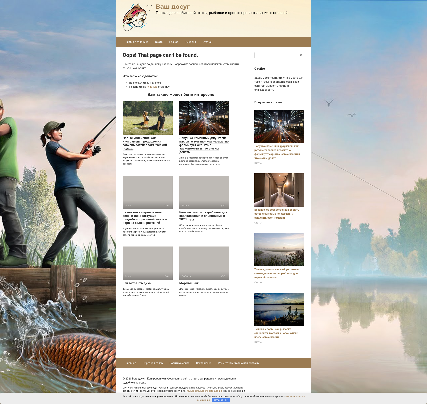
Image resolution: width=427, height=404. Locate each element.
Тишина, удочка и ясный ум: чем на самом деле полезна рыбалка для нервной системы (276, 273)
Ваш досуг (173, 6)
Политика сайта (179, 363)
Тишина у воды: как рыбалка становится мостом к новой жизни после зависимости (276, 333)
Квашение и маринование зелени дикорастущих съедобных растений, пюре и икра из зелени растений (145, 217)
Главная (131, 363)
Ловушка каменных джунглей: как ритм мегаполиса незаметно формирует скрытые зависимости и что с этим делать (204, 145)
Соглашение (203, 363)
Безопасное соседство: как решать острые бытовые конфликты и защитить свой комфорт (276, 213)
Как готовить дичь (137, 283)
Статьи (207, 42)
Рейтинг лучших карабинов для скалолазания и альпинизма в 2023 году (203, 215)
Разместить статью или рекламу (238, 363)
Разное (173, 42)
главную (152, 86)
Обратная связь (153, 363)
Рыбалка (190, 42)
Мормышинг (188, 283)
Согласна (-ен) (221, 400)
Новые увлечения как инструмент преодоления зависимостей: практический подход (145, 143)
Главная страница (137, 42)
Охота (159, 42)
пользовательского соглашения (204, 391)
